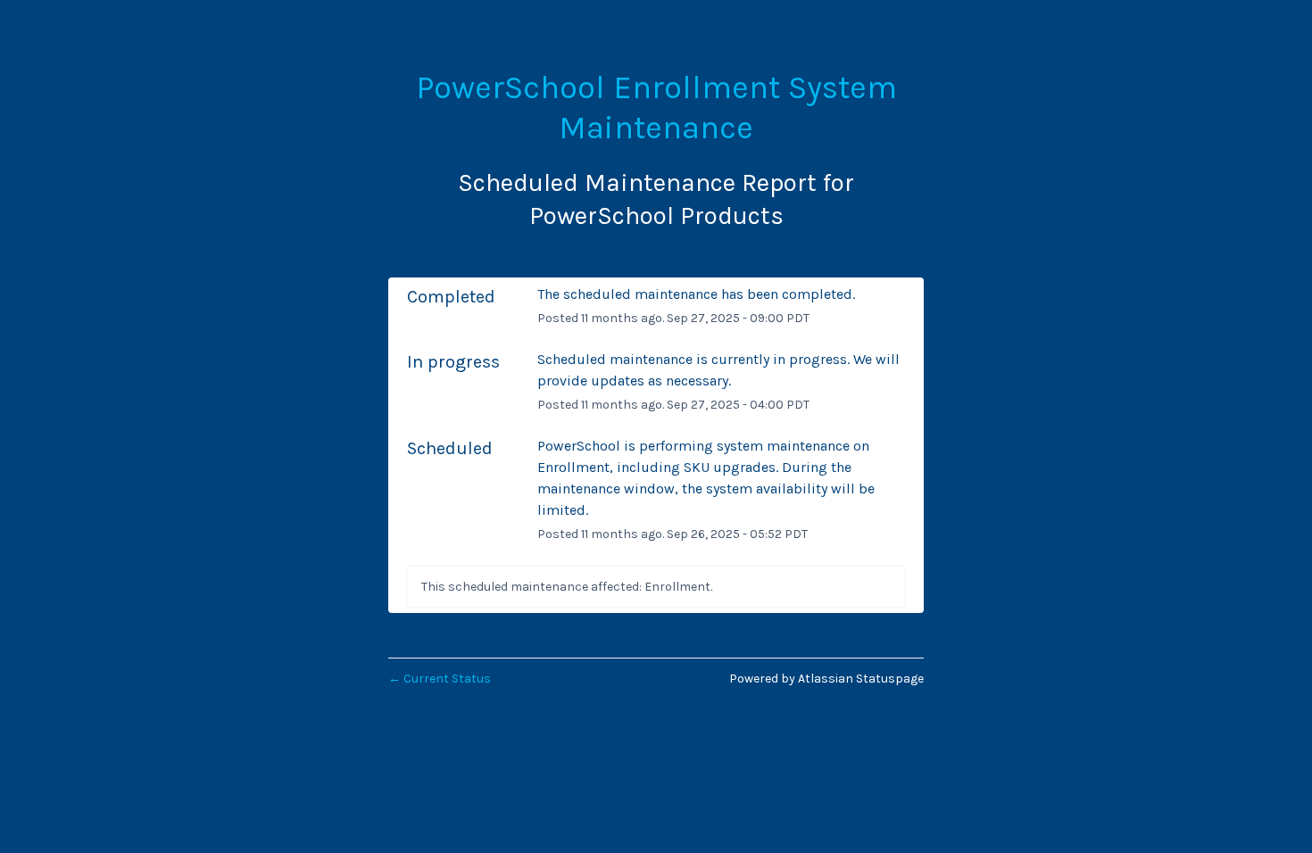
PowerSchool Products (656, 215)
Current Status (439, 678)
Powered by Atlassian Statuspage (826, 678)
